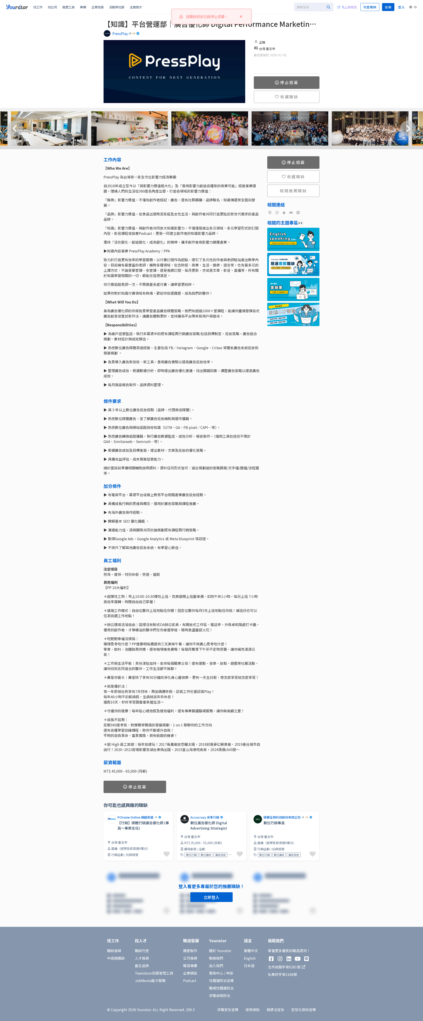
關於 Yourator (220, 950)
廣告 (232, 855)
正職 (262, 42)
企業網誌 (190, 973)
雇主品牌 (142, 965)
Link (107, 813)
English (250, 958)
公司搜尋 (190, 958)
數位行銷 (191, 855)
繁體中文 (251, 950)
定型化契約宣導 (303, 1009)
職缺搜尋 (114, 950)
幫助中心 (216, 973)
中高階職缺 (116, 958)
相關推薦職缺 (293, 190)
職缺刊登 (142, 950)
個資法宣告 (275, 1009)
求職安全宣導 (227, 1009)
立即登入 (211, 897)
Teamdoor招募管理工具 (154, 973)
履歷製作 (190, 950)
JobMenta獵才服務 (150, 980)
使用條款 (252, 1009)
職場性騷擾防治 (221, 988)
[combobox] (314, 7)
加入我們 (216, 965)
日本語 (249, 965)
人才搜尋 (142, 958)
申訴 (229, 973)
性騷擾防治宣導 (221, 980)
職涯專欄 (190, 965)
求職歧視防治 (219, 995)
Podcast (189, 980)
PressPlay (120, 33)
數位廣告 (206, 855)
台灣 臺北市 (267, 48)
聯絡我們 (216, 958)
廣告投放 (220, 855)
